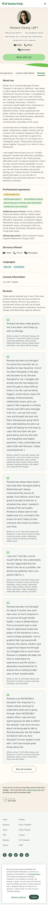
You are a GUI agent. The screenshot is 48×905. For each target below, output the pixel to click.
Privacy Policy (34, 874)
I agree (34, 897)
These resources (34, 790)
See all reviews (24, 769)
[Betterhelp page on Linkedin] (28, 855)
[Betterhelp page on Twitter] (22, 855)
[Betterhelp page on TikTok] (17, 855)
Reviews (41, 73)
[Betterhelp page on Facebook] (5, 855)
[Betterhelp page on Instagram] (11, 855)
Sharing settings (18, 897)
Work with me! (24, 57)
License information (25, 73)
